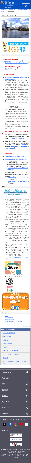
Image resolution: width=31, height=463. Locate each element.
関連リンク (6, 430)
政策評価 (5, 340)
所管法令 (5, 396)
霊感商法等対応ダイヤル (11, 68)
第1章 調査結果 (14, 146)
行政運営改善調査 (7, 343)
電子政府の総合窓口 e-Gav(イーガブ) (13, 321)
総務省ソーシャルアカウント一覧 (13, 419)
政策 (3, 384)
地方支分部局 (17, 9)
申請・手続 (6, 407)
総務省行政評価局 (9, 318)
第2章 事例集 (24, 146)
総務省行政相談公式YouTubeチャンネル (17, 181)
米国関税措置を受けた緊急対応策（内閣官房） (16, 63)
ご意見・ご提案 (4, 7)
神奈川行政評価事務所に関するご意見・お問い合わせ (16, 362)
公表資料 (14, 138)
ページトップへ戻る (26, 326)
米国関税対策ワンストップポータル (13, 61)
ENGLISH (9, 7)
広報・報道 (6, 378)
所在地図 (22, 451)
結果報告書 (21, 138)
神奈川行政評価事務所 (9, 333)
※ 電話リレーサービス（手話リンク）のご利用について (15, 454)
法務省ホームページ (10, 69)
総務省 (6, 316)
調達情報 (5, 358)
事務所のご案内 (7, 336)
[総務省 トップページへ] (8, 3)
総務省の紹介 (6, 372)
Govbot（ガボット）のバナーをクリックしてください (17, 256)
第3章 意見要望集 (10, 148)
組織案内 (11, 9)
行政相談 (5, 347)
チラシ (22, 106)
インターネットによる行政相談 (11, 354)
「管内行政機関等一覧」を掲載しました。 (15, 156)
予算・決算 (6, 402)
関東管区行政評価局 (9, 319)
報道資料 (24, 144)
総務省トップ (4, 9)
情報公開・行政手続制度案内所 (11, 350)
